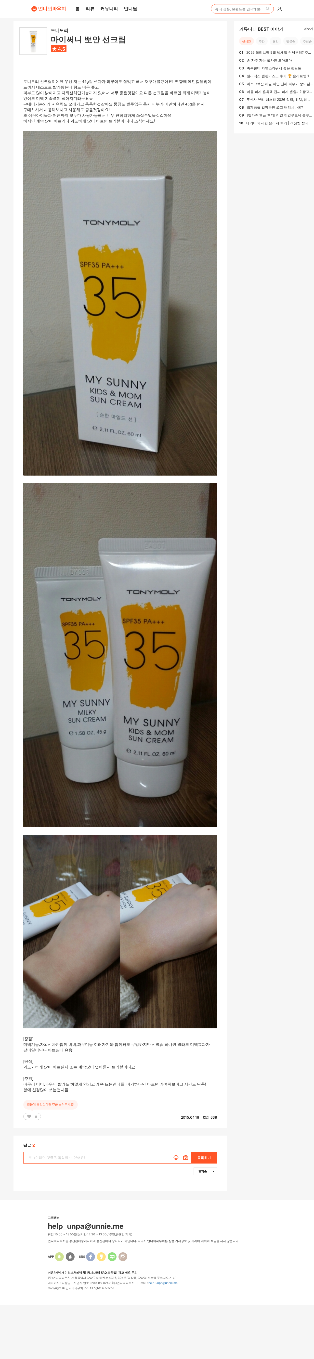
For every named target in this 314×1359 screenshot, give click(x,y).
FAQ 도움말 (108, 1272)
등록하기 (204, 1157)
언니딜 (130, 8)
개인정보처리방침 (73, 1272)
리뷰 (90, 8)
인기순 (202, 1171)
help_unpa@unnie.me (163, 1283)
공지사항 (93, 1272)
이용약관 (54, 1272)
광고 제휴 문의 (127, 1272)
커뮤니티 (109, 8)
